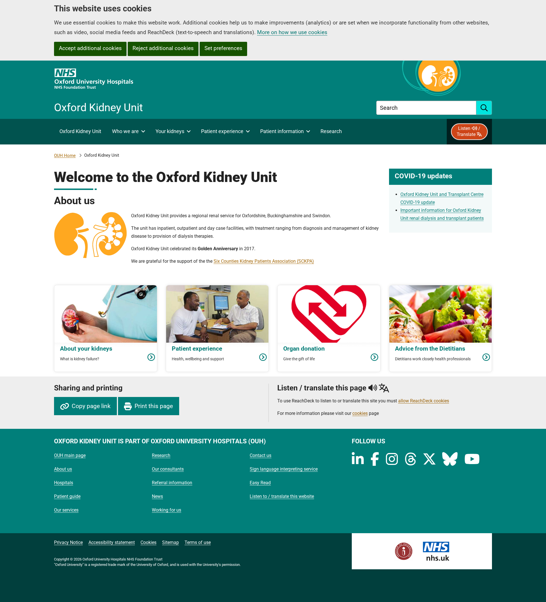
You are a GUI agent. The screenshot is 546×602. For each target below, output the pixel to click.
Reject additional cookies (163, 48)
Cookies (148, 542)
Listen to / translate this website (282, 496)
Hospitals (63, 482)
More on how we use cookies (292, 32)
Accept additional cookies (90, 48)
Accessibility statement (111, 542)
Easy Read (260, 482)
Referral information (172, 482)
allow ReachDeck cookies (423, 401)
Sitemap (170, 542)
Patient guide (67, 496)
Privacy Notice (68, 542)
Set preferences (223, 48)
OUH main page (70, 455)
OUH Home (65, 155)
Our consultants (168, 469)
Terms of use (198, 542)
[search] (484, 108)
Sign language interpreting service (284, 469)
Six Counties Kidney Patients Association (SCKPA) (264, 261)
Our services (66, 510)
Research (161, 455)
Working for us (166, 510)
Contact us (260, 455)
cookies (360, 413)
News (157, 496)
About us (63, 469)
